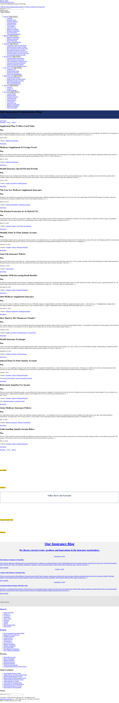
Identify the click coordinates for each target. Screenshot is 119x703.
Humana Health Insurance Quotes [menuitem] (12, 676)
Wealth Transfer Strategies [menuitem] (10, 665)
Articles (14, 226)
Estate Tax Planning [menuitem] (8, 658)
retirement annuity (20, 401)
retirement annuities (8, 401)
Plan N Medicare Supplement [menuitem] (11, 650)
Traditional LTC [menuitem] (11, 69)
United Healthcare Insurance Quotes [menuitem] (13, 679)
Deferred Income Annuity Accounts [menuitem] (17, 47)
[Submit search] (23, 694)
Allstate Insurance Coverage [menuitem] (11, 681)
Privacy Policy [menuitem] (7, 619)
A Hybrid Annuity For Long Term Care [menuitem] (18, 53)
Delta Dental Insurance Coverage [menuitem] (12, 686)
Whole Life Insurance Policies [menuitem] (15, 64)
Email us (35, 7)
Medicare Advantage (11, 422)
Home (5, 116)
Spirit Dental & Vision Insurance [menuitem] (12, 687)
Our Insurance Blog (59, 544)
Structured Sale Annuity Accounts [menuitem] (16, 55)
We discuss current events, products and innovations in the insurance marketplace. (59, 550)
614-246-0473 (21, 7)
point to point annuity (9, 378)
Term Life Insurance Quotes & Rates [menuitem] (17, 61)
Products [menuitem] (5, 16)
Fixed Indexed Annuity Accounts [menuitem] (16, 50)
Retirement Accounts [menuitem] (9, 662)
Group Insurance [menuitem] (11, 23)
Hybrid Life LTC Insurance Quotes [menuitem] (16, 66)
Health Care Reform (11, 183)
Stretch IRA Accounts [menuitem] (9, 657)
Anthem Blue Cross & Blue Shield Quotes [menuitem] (15, 675)
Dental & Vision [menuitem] (11, 20)
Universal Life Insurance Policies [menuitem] (16, 63)
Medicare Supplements (12, 140)
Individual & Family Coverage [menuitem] (15, 80)
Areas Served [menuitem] (7, 626)
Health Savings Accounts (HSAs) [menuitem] (16, 79)
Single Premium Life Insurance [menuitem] (15, 60)
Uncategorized (32, 332)
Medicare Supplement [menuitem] (9, 646)
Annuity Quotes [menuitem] (11, 93)
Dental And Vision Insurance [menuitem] (11, 635)
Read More (3, 143)
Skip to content (4, 0)
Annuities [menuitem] (9, 18)
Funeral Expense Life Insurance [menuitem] (15, 58)
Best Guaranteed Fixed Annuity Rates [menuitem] (17, 48)
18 (12, 122)
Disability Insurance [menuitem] (12, 21)
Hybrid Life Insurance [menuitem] (13, 72)
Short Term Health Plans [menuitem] (13, 82)
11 (9, 122)
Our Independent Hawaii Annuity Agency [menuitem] (15, 666)
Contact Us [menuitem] (10, 88)
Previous (2, 122)
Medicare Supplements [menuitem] (13, 31)
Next (14, 122)
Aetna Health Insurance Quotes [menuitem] (12, 673)
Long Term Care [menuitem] (11, 27)
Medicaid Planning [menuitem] (8, 660)
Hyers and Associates (6, 699)
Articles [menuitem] (5, 623)
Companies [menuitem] (6, 617)
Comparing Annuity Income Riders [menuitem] (16, 45)
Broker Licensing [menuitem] (12, 90)
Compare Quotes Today (6, 520)
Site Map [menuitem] (5, 622)
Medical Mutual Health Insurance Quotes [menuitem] (14, 678)
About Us (3, 609)
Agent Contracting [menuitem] (8, 612)
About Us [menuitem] (6, 85)
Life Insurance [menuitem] (11, 26)
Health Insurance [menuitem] (11, 24)
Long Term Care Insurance (24, 226)
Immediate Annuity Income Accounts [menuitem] (17, 51)
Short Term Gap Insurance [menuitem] (14, 74)
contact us (2, 487)
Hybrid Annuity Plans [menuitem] (13, 71)
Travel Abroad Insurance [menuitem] (14, 34)
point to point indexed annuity (24, 378)
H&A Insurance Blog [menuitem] (9, 625)
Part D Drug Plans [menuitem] (12, 32)
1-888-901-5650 (4, 7)
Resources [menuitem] (6, 620)
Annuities (8, 226)
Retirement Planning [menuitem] (9, 663)
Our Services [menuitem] (7, 615)
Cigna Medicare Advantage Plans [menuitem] (12, 682)
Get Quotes (3, 121)
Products (3, 630)
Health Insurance (22, 183)
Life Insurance (10, 268)
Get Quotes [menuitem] (6, 92)
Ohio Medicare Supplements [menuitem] (11, 649)
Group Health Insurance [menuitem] (13, 77)
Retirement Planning (24, 204)
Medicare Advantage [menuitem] (12, 29)
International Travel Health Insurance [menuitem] (13, 684)
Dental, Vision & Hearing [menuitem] (14, 42)
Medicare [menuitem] (6, 35)
